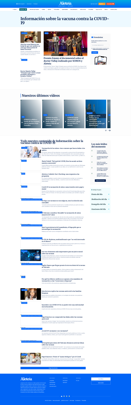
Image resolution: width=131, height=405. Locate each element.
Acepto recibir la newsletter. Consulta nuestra (101, 49)
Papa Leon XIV (99, 9)
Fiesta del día (96, 194)
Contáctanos (78, 400)
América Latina (113, 9)
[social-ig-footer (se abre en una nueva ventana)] (69, 396)
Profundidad (56, 9)
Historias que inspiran (34, 9)
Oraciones (22, 9)
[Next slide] (109, 130)
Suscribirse (100, 379)
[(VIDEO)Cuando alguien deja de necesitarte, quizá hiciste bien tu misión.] (74, 114)
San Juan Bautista (69, 115)
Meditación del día (99, 199)
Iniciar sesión (95, 3)
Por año (77, 380)
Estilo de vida (83, 9)
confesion (24, 160)
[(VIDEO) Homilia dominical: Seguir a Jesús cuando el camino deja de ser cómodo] (52, 114)
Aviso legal (72, 400)
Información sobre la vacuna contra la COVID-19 (32, 199)
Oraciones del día (98, 209)
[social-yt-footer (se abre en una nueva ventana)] (61, 396)
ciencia (23, 277)
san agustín (89, 113)
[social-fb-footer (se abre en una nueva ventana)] (64, 396)
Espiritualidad (65, 9)
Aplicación (65, 382)
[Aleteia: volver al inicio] (65, 3)
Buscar (36, 3)
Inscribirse (95, 52)
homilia (45, 115)
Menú (15, 9)
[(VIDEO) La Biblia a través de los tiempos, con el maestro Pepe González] (30, 114)
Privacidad (84, 400)
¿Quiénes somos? (65, 400)
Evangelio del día (98, 204)
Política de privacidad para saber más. (100, 49)
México (106, 9)
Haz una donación (56, 400)
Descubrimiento (73, 9)
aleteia (46, 33)
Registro (101, 3)
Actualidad (90, 9)
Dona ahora (109, 3)
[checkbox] (91, 48)
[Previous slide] (106, 130)
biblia (23, 117)
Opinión (49, 9)
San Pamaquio (70, 6)
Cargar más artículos (53, 368)
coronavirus (24, 33)
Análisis (43, 9)
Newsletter (65, 380)
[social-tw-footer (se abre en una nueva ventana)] (66, 396)
